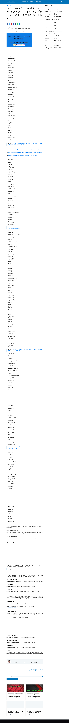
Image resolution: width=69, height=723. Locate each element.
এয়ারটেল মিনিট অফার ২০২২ (13, 607)
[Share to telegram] (19, 24)
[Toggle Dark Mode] (60, 2)
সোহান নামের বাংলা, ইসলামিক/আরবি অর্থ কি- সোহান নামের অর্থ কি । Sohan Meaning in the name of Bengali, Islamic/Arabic (34, 695)
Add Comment (12, 679)
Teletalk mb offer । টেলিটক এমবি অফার (18, 569)
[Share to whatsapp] (17, 24)
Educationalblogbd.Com (33, 720)
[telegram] (58, 1)
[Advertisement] (25, 398)
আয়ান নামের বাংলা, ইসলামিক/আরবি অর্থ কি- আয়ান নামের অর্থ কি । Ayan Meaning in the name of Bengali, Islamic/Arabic (15, 711)
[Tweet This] (9, 24)
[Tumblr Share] (15, 24)
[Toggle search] (61, 2)
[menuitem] (19, 2)
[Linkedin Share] (13, 24)
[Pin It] (11, 24)
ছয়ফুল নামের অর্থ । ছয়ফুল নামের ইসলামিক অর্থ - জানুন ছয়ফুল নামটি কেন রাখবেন (22, 155)
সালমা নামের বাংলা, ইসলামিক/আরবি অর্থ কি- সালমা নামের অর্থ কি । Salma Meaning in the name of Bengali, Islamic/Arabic (15, 695)
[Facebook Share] (7, 24)
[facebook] (56, 1)
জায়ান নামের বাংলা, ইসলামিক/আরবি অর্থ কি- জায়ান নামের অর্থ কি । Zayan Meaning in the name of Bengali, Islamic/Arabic (34, 711)
